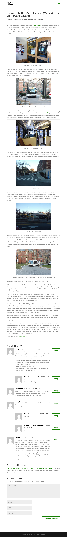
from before (46, 113)
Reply (56, 351)
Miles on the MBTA (29, 19)
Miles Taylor (12, 19)
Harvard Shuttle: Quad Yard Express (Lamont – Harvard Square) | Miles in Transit (31, 468)
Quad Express (37, 25)
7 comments (39, 19)
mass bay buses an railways (24, 402)
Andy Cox (18, 349)
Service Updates (22, 337)
